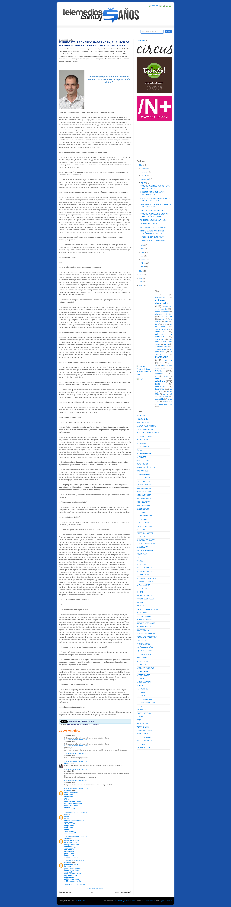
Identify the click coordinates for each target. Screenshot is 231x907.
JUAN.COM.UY (142, 443)
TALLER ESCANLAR (144, 682)
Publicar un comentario (95, 889)
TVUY (139, 720)
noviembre (145, 172)
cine (166, 322)
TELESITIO (141, 696)
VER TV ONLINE (143, 727)
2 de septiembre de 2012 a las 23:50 (76, 746)
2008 (141, 282)
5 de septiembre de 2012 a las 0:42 (75, 769)
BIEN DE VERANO (143, 460)
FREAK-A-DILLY (142, 419)
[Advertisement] (155, 139)
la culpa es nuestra (162, 347)
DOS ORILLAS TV (143, 502)
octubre (144, 175)
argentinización (160, 297)
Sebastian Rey (119, 901)
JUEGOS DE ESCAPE (145, 568)
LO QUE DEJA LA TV (144, 595)
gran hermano (160, 339)
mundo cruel (167, 360)
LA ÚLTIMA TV (142, 588)
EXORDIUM (141, 530)
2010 (141, 275)
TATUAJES (140, 685)
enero (143, 267)
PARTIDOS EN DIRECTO (146, 633)
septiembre (145, 179)
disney (164, 324)
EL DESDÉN (141, 512)
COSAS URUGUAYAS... (145, 481)
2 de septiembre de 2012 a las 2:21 (75, 740)
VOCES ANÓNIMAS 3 (144, 741)
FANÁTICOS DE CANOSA (146, 540)
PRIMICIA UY (141, 640)
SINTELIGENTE (142, 672)
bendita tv (162, 309)
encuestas (159, 331)
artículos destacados (74, 724)
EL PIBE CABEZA (143, 519)
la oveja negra (160, 349)
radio (162, 365)
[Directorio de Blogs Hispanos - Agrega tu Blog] (145, 374)
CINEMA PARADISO (144, 474)
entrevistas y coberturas (91, 724)
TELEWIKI (140, 706)
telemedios (160, 386)
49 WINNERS (141, 457)
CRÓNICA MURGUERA (145, 429)
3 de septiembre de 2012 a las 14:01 (76, 753)
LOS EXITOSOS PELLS (145, 599)
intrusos (166, 344)
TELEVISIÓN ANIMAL (144, 699)
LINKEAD (140, 592)
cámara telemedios (162, 312)
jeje (65, 814)
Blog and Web (151, 901)
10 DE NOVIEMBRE (144, 454)
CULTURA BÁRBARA (144, 485)
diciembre (144, 168)
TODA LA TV (141, 710)
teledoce (160, 381)
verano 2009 (167, 394)
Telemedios (131, 32)
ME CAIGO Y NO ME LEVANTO (148, 433)
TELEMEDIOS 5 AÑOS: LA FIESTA (153, 220)
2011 (141, 271)
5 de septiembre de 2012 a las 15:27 (76, 780)
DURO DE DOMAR (143, 505)
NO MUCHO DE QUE (144, 620)
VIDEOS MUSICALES (144, 730)
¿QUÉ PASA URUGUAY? (145, 651)
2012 (141, 165)
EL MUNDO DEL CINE (144, 516)
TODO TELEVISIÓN (144, 713)
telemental (159, 389)
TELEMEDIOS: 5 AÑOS (148, 224)
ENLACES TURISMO (144, 526)
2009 (141, 278)
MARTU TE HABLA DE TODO (147, 609)
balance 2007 (167, 306)
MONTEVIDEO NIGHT (144, 436)
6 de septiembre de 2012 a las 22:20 (76, 788)
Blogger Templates (165, 901)
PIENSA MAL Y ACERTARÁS (147, 637)
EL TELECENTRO (143, 523)
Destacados (69, 32)
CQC (157, 324)
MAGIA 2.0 (140, 606)
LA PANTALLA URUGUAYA (146, 582)
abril (142, 256)
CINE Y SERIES (142, 471)
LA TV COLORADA (143, 585)
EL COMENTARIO (143, 509)
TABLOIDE (140, 678)
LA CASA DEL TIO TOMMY (146, 426)
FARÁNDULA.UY (142, 547)
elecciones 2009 (161, 329)
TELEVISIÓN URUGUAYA (146, 703)
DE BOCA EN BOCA (144, 495)
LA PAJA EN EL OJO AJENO (147, 578)
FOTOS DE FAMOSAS (145, 550)
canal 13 (167, 317)
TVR (160, 392)
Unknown (67, 790)
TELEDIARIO (141, 692)
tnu (171, 389)
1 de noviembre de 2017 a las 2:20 (75, 836)
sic (156, 376)
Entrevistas (89, 32)
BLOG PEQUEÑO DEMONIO (147, 467)
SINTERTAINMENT (143, 675)
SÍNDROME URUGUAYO (145, 668)
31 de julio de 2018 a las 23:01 (74, 860)
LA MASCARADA (143, 575)
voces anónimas (165, 404)
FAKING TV (141, 537)
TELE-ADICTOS (142, 689)
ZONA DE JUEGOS (143, 748)
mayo (143, 252)
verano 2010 (163, 396)
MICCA (139, 450)
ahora (157, 295)
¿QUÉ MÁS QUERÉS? (145, 647)
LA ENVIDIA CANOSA (144, 571)
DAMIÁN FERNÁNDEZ (145, 488)
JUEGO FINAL (142, 415)
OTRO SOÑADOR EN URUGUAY (152, 237)
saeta (158, 370)
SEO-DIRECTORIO (143, 661)
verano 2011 (159, 399)
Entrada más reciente (121, 892)
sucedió (166, 376)
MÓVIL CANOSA (143, 613)
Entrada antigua (66, 892)
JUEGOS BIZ (141, 564)
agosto (143, 183)
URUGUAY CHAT (143, 723)
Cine (106, 32)
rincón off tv (166, 368)
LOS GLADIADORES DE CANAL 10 (153, 227)
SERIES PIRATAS (143, 665)
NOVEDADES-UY (143, 630)
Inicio (93, 892)
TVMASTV (140, 716)
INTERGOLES (142, 554)
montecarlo (161, 356)
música (161, 363)
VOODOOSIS (141, 744)
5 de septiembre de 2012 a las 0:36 (75, 761)
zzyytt (66, 838)
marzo (143, 259)
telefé (157, 384)
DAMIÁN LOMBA (143, 422)
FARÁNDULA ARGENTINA (146, 544)
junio (143, 249)
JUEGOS (140, 561)
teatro (157, 378)
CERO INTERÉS (142, 464)
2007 (141, 285)
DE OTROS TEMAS (144, 498)
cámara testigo (163, 314)
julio (142, 245)
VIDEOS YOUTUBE (144, 734)
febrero (143, 263)
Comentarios (141, 40)
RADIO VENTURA (143, 440)
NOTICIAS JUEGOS (144, 627)
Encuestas (116, 32)
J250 (138, 557)
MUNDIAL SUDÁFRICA (145, 616)
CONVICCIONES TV (144, 478)
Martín (66, 763)
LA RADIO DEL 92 (143, 447)
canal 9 (162, 319)
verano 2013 (167, 401)
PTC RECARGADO (143, 644)
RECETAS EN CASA (144, 654)
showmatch (160, 373)
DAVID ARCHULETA (144, 492)
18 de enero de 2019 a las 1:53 (74, 884)
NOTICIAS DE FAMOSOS (146, 623)
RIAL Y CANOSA (143, 658)
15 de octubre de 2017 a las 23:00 (75, 812)
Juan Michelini (131, 901)
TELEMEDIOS (80, 901)
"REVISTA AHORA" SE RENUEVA (152, 241)
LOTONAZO (141, 602)
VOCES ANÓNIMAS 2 (144, 737)
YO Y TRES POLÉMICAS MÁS (151, 210)
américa (166, 295)
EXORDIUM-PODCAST (145, 533)
